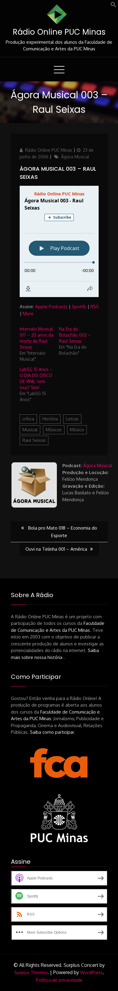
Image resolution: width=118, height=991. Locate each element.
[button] (113, 6)
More (28, 313)
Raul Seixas (34, 440)
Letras (72, 419)
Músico (77, 429)
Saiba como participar (52, 732)
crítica (28, 419)
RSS (94, 306)
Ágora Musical (75, 156)
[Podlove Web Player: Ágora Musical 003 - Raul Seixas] (59, 241)
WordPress (91, 972)
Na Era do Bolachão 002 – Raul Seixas (75, 335)
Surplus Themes (31, 972)
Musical (30, 429)
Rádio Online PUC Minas (59, 32)
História (50, 419)
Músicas (54, 429)
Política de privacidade (59, 980)
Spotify (79, 306)
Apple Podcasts (51, 306)
